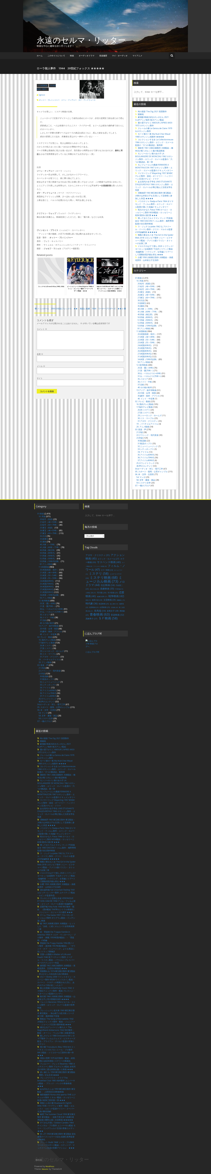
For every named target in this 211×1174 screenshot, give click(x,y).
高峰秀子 (91, 618)
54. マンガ (140, 477)
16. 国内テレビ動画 (144, 404)
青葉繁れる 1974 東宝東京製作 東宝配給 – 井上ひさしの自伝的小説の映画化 (56, 972)
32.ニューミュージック (148, 446)
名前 (40, 354)
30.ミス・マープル (146, 418)
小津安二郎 (91, 593)
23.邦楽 (139, 438)
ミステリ (98, 573)
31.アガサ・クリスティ (148, 421)
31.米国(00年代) (144, 356)
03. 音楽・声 (140, 429)
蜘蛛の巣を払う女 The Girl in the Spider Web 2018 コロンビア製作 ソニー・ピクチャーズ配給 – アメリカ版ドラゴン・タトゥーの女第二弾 (154, 239)
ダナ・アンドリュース (86, 100)
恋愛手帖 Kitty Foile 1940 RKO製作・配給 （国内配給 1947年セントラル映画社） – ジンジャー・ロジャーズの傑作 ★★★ (56, 909)
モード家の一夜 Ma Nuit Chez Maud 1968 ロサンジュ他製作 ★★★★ (152, 135)
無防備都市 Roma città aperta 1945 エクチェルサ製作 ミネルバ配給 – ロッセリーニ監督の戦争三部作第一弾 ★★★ (56, 1097)
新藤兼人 (121, 600)
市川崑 (101, 592)
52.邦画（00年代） (146, 323)
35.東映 (141, 306)
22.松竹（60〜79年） (147, 289)
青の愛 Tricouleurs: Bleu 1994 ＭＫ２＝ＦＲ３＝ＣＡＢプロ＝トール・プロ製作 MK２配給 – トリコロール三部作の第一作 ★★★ (56, 1051)
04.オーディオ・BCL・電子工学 (149, 468)
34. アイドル (143, 452)
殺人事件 (114, 604)
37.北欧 (141, 384)
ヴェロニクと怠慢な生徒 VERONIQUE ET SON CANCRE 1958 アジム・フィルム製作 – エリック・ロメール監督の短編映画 (56, 901)
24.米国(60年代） (145, 345)
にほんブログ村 (92, 652)
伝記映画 (108, 585)
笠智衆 (114, 607)
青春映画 (100, 614)
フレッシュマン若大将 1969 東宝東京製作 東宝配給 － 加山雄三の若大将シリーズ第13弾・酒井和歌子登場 (56, 1013)
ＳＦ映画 (107, 618)
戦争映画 (116, 596)
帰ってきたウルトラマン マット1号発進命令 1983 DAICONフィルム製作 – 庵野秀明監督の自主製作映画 (154, 221)
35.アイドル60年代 (146, 454)
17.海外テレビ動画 (144, 407)
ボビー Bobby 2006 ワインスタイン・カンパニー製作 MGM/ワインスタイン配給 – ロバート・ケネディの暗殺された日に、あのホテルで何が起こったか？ (56, 981)
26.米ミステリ (144, 409)
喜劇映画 (107, 588)
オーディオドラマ (86, 55)
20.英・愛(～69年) (145, 367)
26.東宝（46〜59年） (147, 294)
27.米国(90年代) (144, 353)
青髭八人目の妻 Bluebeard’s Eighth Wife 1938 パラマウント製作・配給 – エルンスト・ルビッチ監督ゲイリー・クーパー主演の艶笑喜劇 (55, 1107)
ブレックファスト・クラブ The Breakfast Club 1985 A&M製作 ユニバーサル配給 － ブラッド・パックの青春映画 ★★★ (56, 1082)
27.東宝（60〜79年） (147, 297)
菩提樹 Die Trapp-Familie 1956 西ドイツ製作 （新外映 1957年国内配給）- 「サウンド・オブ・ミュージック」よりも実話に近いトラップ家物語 (56, 947)
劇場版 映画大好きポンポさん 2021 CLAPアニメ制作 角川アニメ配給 (152, 118)
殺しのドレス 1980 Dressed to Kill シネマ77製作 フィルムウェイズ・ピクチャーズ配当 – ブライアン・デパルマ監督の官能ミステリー (56, 1039)
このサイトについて (56, 55)
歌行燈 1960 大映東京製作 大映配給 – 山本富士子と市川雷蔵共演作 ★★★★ (56, 998)
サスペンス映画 (109, 562)
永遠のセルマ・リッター (81, 40)
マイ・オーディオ (120, 55)
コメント (42, 329)
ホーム (40, 55)
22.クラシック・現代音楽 (147, 435)
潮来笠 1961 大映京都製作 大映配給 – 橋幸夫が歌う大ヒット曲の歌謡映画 (154, 149)
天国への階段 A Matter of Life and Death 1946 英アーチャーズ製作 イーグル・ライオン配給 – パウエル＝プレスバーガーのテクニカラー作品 (56, 958)
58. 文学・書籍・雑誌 (145, 480)
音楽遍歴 (103, 55)
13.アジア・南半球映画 (146, 390)
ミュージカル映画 (104, 579)
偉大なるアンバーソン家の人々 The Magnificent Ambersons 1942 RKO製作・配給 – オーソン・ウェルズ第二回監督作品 (56, 1030)
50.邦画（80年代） (146, 317)
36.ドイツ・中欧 (145, 381)
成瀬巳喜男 (102, 596)
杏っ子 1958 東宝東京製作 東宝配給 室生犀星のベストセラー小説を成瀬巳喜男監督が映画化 (56, 1137)
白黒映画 (105, 607)
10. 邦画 (139, 280)
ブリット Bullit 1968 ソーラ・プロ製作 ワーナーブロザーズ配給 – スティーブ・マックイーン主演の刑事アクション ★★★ (56, 1145)
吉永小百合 (94, 589)
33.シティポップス (146, 449)
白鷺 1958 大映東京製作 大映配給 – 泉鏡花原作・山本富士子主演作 (154, 259)
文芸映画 (109, 599)
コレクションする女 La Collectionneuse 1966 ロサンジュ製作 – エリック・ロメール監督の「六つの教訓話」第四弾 (154, 142)
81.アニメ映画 (144, 328)
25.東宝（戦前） (145, 292)
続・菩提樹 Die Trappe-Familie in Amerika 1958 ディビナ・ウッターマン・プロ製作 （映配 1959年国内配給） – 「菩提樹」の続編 (56, 936)
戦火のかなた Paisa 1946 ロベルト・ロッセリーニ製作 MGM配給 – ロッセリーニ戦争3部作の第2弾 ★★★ (153, 212)
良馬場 (100, 610)
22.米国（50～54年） (147, 339)
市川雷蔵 (113, 592)
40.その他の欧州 (145, 387)
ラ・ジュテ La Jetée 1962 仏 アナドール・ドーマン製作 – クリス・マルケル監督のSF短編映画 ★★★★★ (153, 229)
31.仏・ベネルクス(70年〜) (149, 376)
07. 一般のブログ (142, 485)
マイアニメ (137, 55)
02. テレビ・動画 (142, 401)
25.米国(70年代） (145, 348)
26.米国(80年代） (145, 351)
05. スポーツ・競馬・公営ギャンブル (151, 471)
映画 (72, 55)
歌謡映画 (104, 604)
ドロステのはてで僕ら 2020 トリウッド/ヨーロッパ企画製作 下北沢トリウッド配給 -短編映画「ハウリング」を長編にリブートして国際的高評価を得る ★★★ (154, 250)
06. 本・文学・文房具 (144, 474)
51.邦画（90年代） (146, 320)
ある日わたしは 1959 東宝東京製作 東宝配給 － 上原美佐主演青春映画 (56, 1090)
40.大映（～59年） (146, 308)
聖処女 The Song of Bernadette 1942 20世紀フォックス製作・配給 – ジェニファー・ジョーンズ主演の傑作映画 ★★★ (56, 1022)
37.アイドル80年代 (146, 460)
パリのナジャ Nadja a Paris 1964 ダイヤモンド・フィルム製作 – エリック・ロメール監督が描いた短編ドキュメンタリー (154, 204)
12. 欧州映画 (141, 365)
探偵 (88, 600)
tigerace (42, 95)
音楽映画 (117, 614)
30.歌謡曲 (142, 440)
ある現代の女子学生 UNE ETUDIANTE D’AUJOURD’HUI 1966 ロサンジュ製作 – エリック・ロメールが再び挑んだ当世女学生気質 (154, 185)
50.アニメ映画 (144, 362)
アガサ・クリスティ (98, 555)
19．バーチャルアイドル (147, 424)
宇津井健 (119, 589)
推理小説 (97, 600)
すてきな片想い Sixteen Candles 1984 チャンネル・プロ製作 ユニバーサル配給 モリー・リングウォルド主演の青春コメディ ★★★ (56, 1126)
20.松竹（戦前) (144, 283)
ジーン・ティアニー (69, 100)
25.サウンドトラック (145, 463)
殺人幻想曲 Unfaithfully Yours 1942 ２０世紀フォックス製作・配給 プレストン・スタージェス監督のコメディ (56, 991)
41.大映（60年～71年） (148, 311)
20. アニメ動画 (142, 426)
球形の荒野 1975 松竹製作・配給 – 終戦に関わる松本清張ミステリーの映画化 (56, 1059)
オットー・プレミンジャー (49, 100)
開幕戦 (141, 114)
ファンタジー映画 (100, 566)
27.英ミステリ (144, 412)
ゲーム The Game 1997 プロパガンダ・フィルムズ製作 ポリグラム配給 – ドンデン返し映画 (56, 918)
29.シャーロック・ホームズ (150, 415)
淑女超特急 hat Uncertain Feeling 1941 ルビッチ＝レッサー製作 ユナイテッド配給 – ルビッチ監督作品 (56, 892)
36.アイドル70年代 (146, 457)
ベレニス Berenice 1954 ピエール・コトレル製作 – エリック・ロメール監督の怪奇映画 (56, 1005)
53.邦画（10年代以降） (148, 325)
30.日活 (141, 300)
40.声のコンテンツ (144, 466)
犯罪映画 (94, 607)
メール (41, 366)
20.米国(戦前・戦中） (147, 334)
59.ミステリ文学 (143, 482)
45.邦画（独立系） (146, 314)
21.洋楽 (139, 432)
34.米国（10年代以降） (148, 359)
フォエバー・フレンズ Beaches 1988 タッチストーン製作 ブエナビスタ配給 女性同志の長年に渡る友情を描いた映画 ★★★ (56, 1066)
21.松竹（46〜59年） (147, 286)
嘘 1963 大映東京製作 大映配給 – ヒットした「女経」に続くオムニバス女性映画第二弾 (56, 926)
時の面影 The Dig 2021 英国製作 (152, 111)
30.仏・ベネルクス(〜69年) (149, 373)
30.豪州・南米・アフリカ (149, 395)
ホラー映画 (107, 570)
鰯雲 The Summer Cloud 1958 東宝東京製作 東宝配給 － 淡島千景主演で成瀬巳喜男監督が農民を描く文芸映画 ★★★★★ (56, 1117)
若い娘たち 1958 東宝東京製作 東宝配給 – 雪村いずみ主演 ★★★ (56, 1073)
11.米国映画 (42, 85)
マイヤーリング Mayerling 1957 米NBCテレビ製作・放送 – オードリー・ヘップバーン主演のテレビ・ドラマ (154, 176)
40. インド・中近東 (146, 398)
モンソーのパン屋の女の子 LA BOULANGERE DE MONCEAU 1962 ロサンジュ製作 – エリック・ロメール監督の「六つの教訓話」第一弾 (154, 157)
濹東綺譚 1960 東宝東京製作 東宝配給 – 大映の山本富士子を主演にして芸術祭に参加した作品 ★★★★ (154, 195)
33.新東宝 (142, 303)
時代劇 (92, 603)
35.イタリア (143, 379)
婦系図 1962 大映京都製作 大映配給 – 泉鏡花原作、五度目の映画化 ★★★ (56, 967)
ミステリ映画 (104, 577)
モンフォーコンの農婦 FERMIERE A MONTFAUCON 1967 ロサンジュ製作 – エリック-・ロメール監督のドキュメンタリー (154, 167)
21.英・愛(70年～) (145, 370)
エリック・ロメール (108, 558)
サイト (40, 378)
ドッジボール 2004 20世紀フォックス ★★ (57, 308)
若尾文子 (113, 611)
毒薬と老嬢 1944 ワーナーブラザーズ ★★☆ (101, 308)
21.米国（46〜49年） (147, 337)
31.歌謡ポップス (145, 443)
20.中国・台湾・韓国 (147, 393)
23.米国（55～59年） (147, 342)
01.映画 (138, 278)
